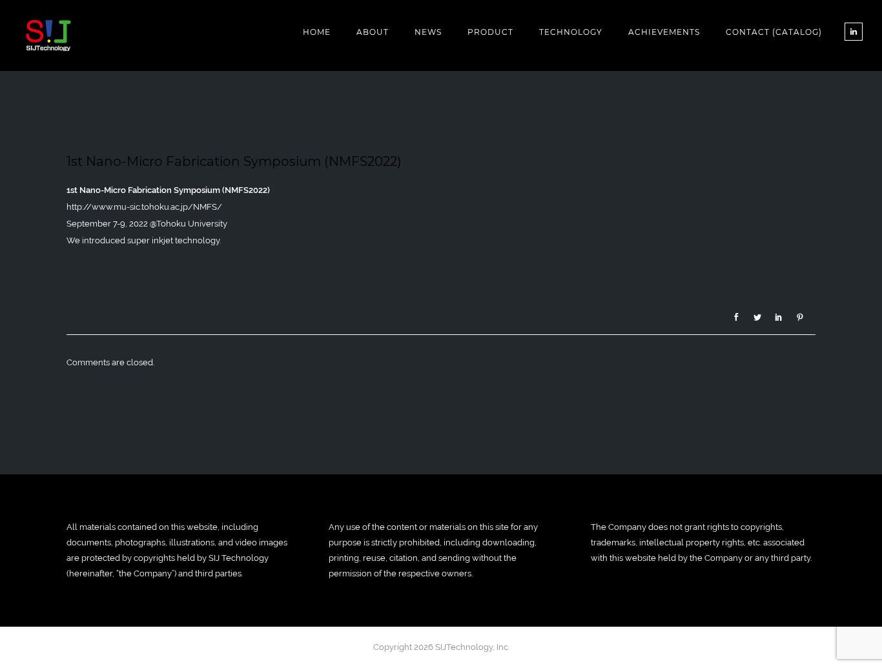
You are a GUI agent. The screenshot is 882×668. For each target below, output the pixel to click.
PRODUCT (490, 32)
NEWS (428, 32)
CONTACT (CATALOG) (774, 32)
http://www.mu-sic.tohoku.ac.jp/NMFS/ (144, 207)
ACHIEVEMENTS (664, 32)
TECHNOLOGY (570, 32)
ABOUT (372, 32)
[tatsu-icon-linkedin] (854, 32)
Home (317, 32)
